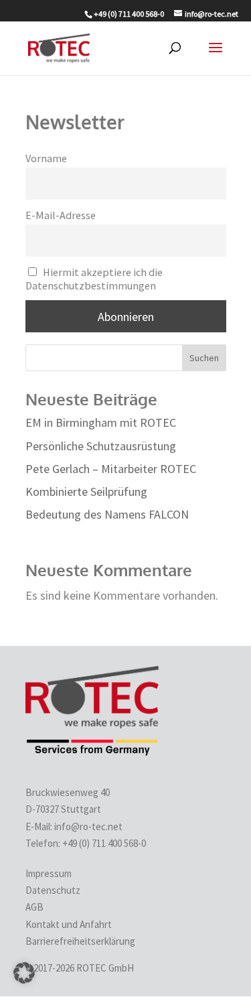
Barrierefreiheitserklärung (80, 941)
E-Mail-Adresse (60, 215)
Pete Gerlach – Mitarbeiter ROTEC (110, 468)
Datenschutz (52, 890)
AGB (34, 907)
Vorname (46, 158)
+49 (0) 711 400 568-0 (105, 843)
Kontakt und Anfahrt (68, 924)
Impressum (48, 873)
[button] (24, 973)
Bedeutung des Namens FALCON (107, 514)
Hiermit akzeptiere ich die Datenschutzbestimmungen (94, 278)
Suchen (204, 358)
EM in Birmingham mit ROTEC (100, 422)
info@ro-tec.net (88, 826)
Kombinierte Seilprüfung (86, 491)
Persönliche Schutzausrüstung (100, 446)
